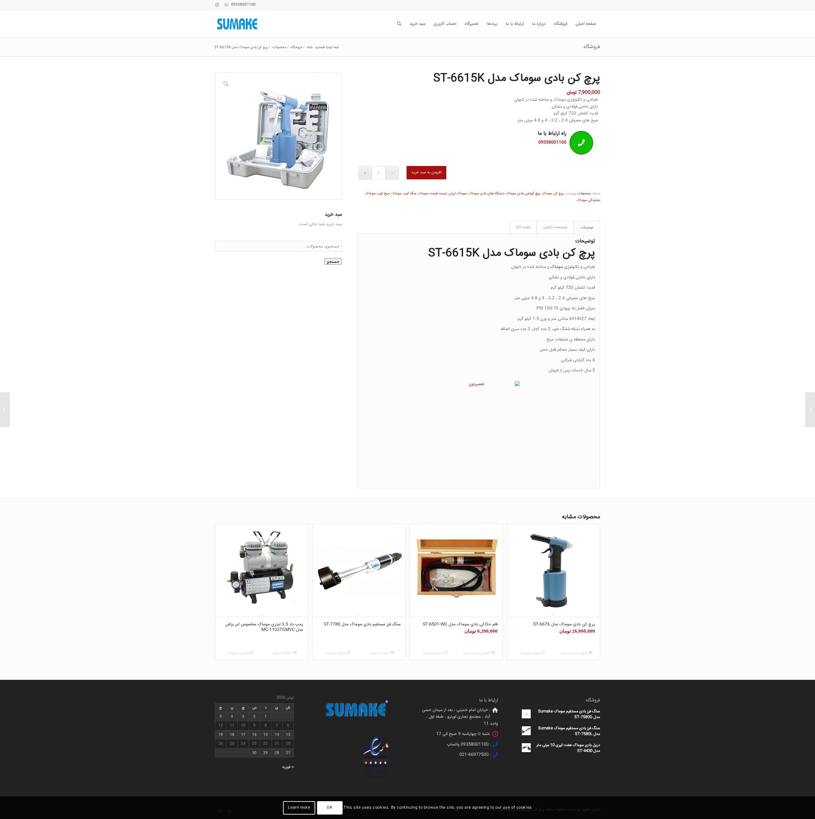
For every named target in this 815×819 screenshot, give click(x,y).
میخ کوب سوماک (377, 193)
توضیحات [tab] (586, 227)
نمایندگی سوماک (588, 200)
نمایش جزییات (531, 653)
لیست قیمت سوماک (432, 193)
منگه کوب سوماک (403, 193)
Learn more (299, 808)
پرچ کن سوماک (552, 193)
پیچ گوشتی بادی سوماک (523, 193)
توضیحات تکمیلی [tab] (555, 227)
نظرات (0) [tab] (523, 227)
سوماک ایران (458, 193)
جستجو (333, 261)
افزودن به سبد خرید (426, 172)
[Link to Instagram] (217, 5)
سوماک (556, 267)
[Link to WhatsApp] (226, 5)
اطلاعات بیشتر (379, 653)
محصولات (584, 193)
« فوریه (288, 767)
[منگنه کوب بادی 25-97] (810, 409)
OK (329, 808)
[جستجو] (399, 24)
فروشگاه (592, 47)
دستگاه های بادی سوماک (486, 193)
